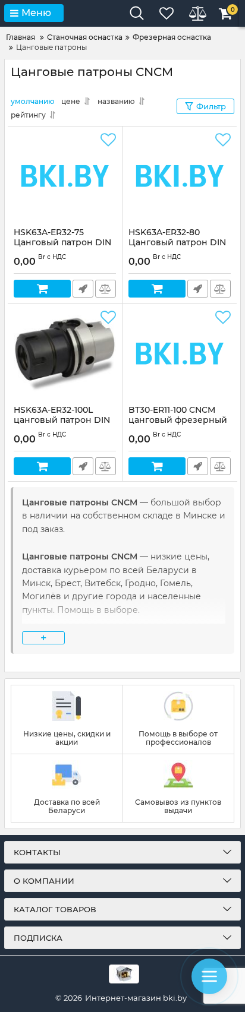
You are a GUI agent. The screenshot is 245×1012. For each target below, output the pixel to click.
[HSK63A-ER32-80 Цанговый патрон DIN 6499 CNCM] (179, 177)
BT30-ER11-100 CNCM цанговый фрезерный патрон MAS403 (177, 420)
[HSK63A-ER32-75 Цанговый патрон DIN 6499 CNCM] (65, 177)
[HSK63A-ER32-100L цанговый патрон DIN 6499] (65, 354)
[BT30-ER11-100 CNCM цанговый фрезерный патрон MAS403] (179, 354)
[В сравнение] (105, 289)
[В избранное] (108, 140)
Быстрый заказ (83, 289)
